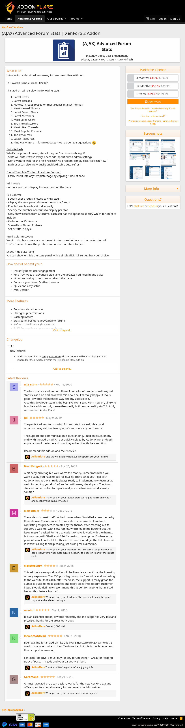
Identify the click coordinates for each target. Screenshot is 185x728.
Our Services (55, 18)
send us (153, 206)
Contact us (124, 718)
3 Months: (152, 78)
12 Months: (153, 86)
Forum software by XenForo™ (157, 724)
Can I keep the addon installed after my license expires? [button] (153, 109)
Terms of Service (141, 718)
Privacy (156, 718)
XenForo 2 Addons (30, 18)
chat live (139, 206)
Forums (74, 18)
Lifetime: (152, 94)
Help (165, 718)
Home (8, 18)
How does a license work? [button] (153, 116)
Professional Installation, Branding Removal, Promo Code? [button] (153, 122)
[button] (65, 18)
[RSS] (181, 718)
